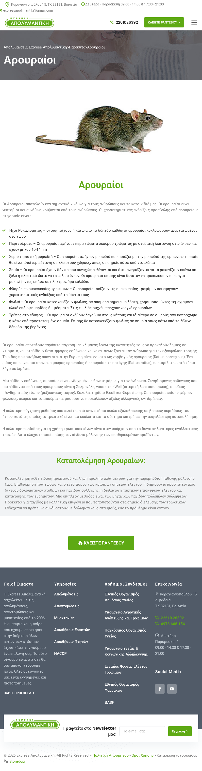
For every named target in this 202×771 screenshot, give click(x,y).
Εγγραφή (178, 731)
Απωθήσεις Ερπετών (72, 630)
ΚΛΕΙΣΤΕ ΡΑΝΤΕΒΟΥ (162, 22)
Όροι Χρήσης (143, 755)
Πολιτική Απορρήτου (110, 755)
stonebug (17, 761)
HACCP (60, 653)
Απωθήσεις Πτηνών (71, 641)
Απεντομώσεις (67, 606)
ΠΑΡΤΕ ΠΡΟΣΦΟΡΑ (18, 693)
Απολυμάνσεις (66, 594)
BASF (109, 702)
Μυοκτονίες (64, 618)
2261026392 (126, 22)
